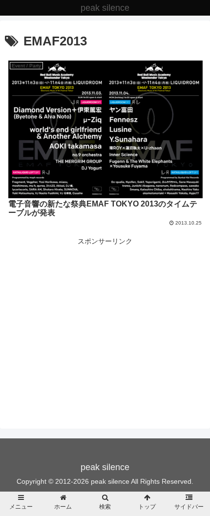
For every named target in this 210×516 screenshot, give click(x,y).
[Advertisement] (105, 316)
